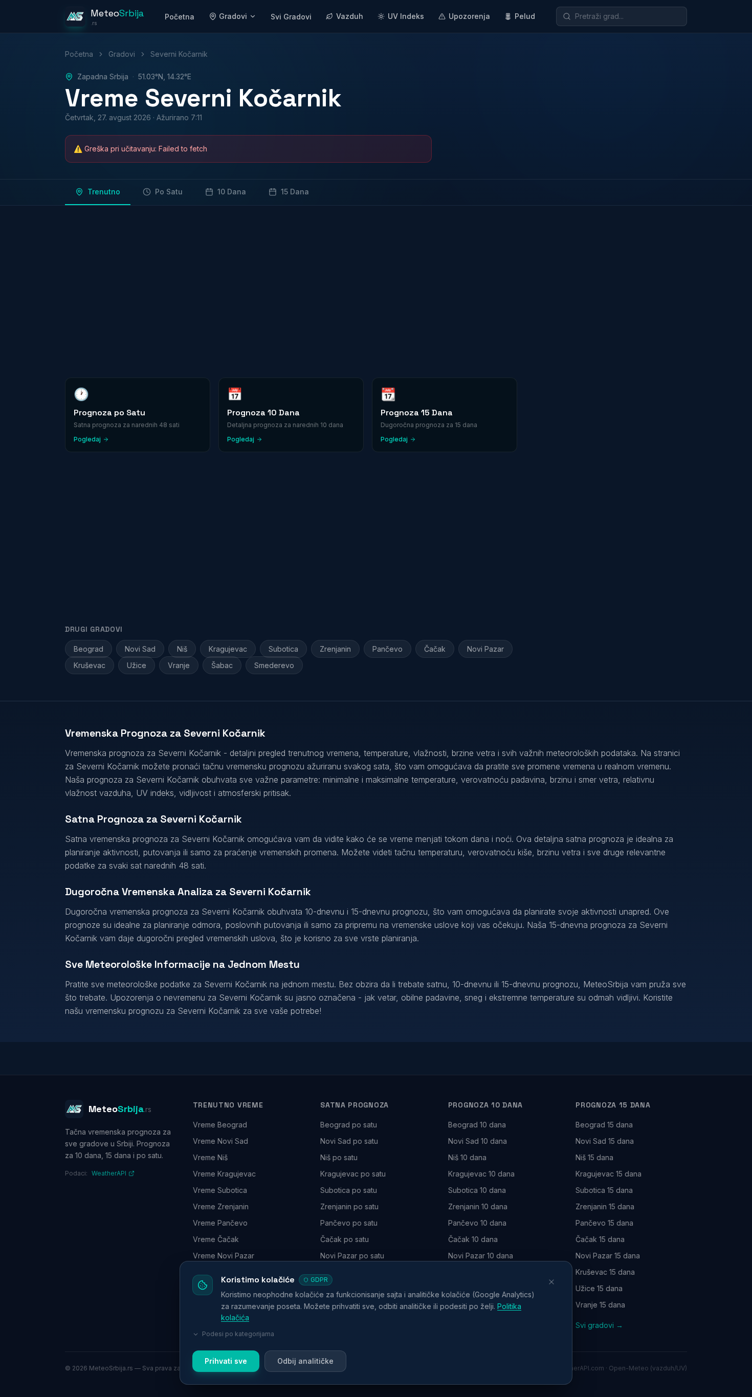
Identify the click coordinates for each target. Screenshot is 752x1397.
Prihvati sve (226, 1361)
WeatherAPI (109, 1173)
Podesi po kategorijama (238, 1334)
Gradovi (233, 16)
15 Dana (295, 191)
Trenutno (103, 191)
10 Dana (231, 191)
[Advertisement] (372, 289)
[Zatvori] (551, 1282)
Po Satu (169, 191)
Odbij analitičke (305, 1361)
